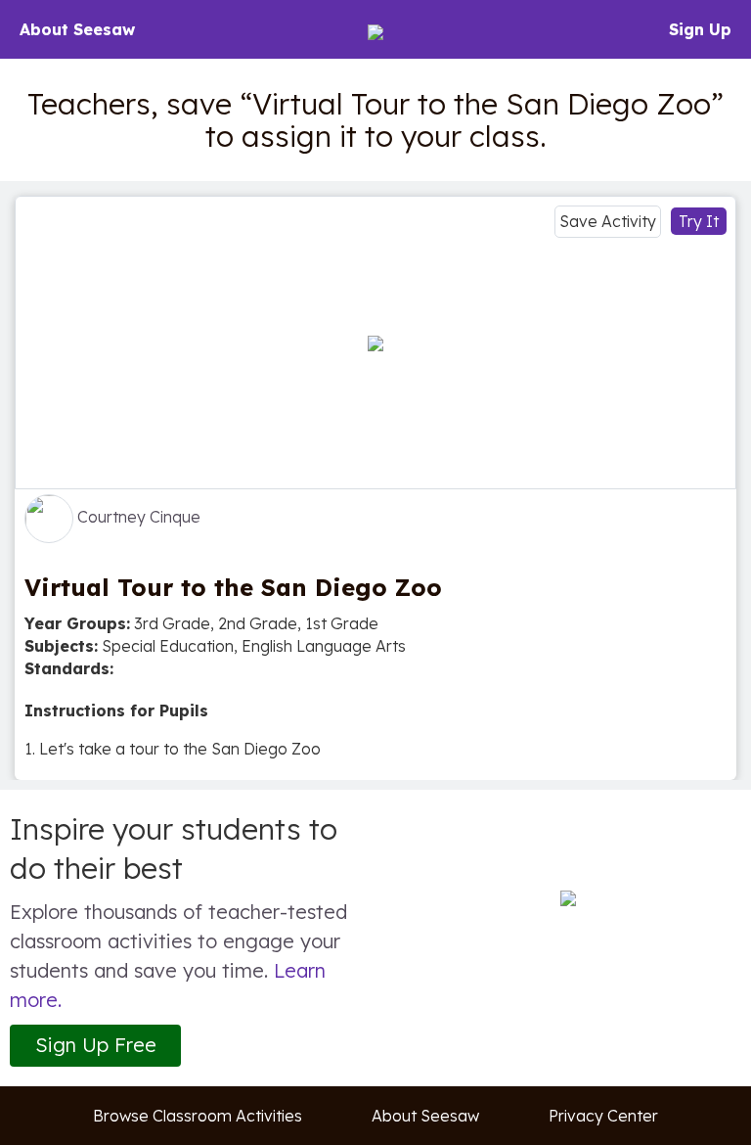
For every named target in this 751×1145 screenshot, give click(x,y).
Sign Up (700, 29)
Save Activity (607, 221)
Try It (699, 221)
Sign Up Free (95, 1044)
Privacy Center (603, 1115)
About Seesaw (77, 29)
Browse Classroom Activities (197, 1115)
